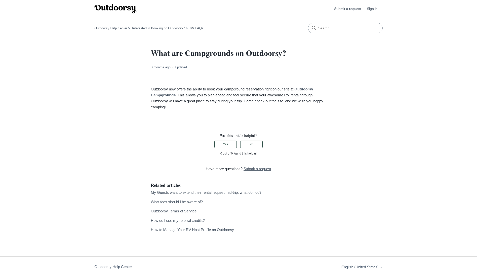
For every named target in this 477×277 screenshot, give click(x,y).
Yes (225, 144)
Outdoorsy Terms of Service (174, 211)
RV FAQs (196, 28)
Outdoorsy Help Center (110, 28)
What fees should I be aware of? (177, 202)
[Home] (115, 8)
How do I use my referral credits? (178, 220)
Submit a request (347, 9)
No (251, 144)
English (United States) (360, 267)
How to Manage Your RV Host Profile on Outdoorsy (192, 230)
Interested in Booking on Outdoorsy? (158, 28)
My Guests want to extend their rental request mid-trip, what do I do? (206, 192)
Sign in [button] (372, 9)
